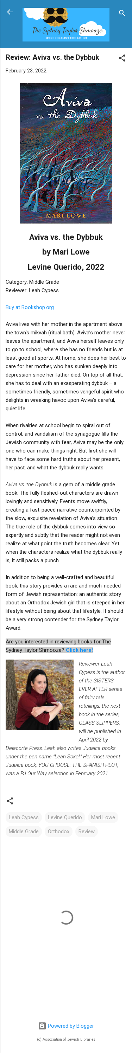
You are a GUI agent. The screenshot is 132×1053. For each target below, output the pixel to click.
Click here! (79, 650)
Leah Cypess (24, 817)
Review (86, 831)
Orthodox (58, 831)
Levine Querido (65, 817)
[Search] (122, 14)
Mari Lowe (103, 817)
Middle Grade (24, 831)
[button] (122, 59)
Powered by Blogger (70, 1026)
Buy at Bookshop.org (30, 307)
